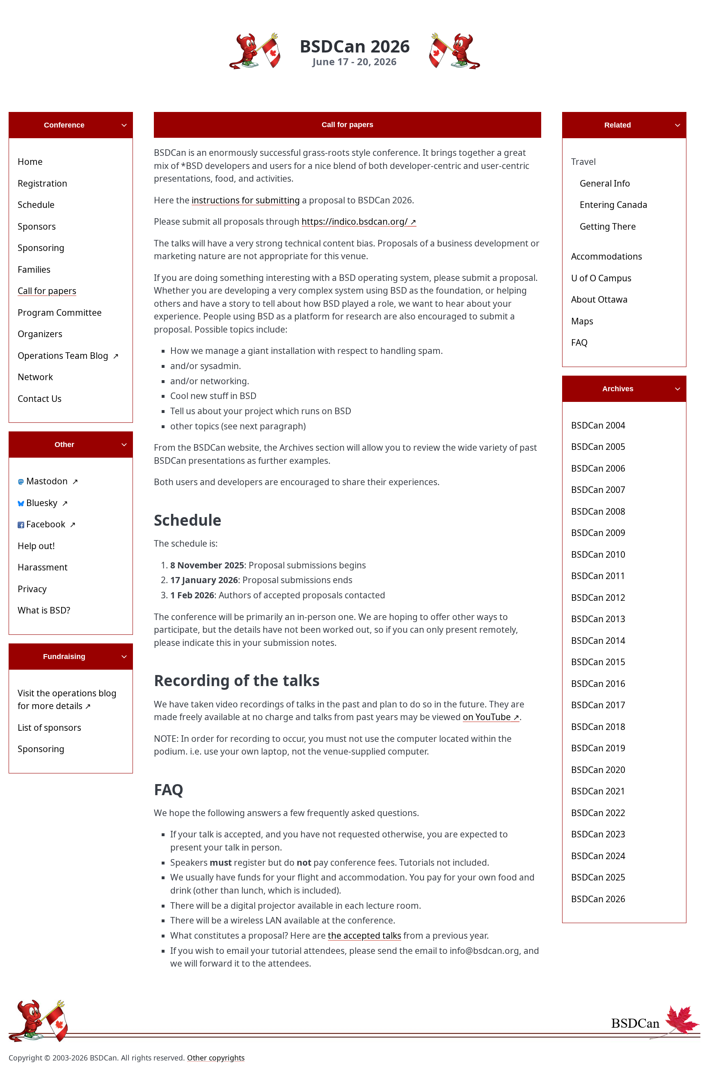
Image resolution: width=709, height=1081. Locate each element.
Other (64, 444)
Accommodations (606, 256)
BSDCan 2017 (598, 705)
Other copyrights (216, 1058)
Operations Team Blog (64, 355)
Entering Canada (613, 204)
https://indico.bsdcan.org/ (355, 221)
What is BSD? (44, 610)
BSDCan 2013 (598, 619)
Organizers (40, 334)
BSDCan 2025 (598, 877)
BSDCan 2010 (598, 554)
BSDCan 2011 (598, 576)
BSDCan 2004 (598, 425)
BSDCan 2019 (598, 748)
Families (34, 269)
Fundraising (64, 656)
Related (617, 125)
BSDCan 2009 (598, 532)
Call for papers (47, 290)
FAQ (579, 342)
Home (30, 161)
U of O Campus (601, 278)
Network (35, 377)
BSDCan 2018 (598, 726)
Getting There (608, 226)
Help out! (36, 546)
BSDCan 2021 (598, 791)
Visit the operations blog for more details (67, 699)
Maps (582, 321)
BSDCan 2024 (598, 856)
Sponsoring (41, 247)
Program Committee (60, 312)
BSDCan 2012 (598, 597)
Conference (64, 125)
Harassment (43, 567)
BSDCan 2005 (598, 446)
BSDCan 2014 (598, 640)
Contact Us (40, 398)
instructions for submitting (246, 200)
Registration (42, 183)
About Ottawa (599, 299)
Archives (618, 389)
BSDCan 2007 (598, 489)
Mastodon (47, 481)
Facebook (45, 524)
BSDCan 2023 (598, 834)
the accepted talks (364, 935)
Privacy (32, 589)
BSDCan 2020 (598, 769)
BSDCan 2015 (598, 662)
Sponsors (37, 226)
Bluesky (41, 503)
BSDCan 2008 (598, 511)
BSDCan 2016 (598, 683)
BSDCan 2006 (598, 468)
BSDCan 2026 (598, 899)
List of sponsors (49, 727)
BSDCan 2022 (598, 813)
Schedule (36, 204)
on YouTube (487, 717)
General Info (605, 183)
